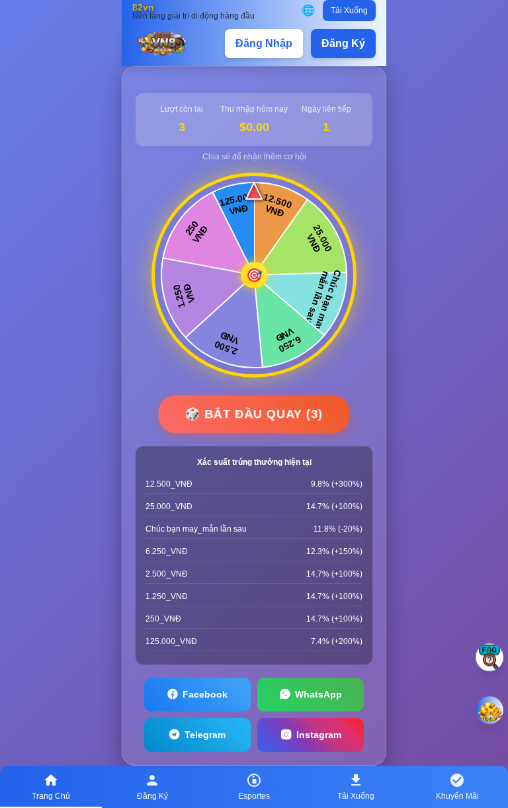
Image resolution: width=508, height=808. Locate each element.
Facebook (205, 694)
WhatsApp (318, 694)
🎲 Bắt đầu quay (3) (254, 414)
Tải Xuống (349, 10)
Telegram (205, 734)
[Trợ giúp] (489, 657)
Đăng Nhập (263, 43)
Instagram (318, 734)
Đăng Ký (343, 43)
